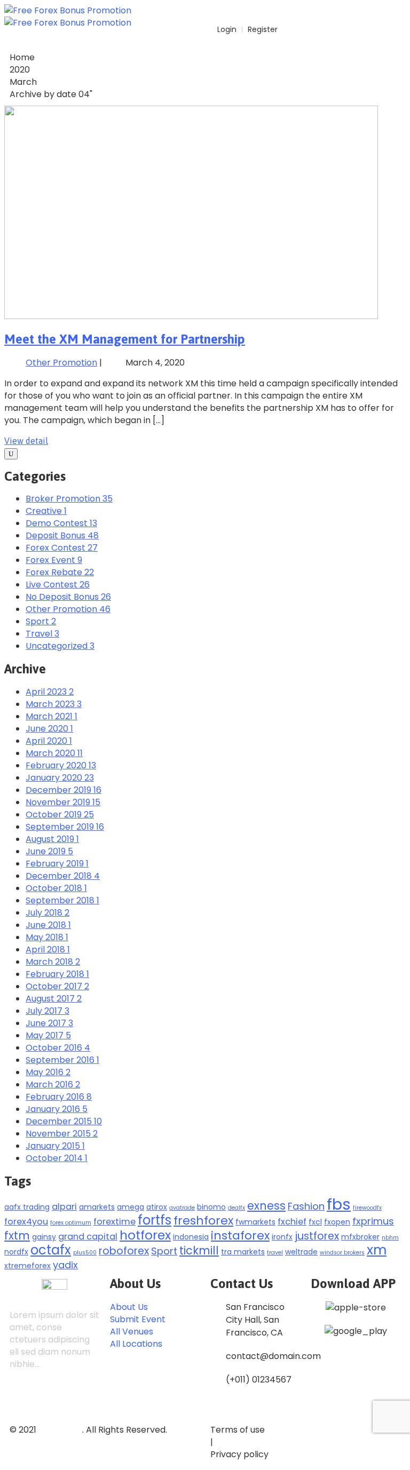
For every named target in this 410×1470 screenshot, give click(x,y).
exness (266, 1205)
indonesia (191, 1236)
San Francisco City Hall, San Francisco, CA (255, 1320)
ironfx (282, 1236)
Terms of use (237, 1430)
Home (22, 57)
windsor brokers (342, 1253)
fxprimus (373, 1221)
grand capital (87, 1236)
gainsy (44, 1236)
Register (263, 29)
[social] (20, 1399)
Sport (164, 1251)
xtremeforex (27, 1265)
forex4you (26, 1221)
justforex (317, 1236)
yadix (65, 1265)
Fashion (306, 1206)
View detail (26, 441)
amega (130, 1207)
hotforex (145, 1235)
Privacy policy (239, 1454)
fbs (339, 1204)
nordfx (16, 1251)
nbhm (390, 1238)
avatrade (182, 1208)
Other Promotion (61, 362)
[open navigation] (400, 8)
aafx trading (27, 1207)
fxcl (315, 1222)
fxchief (292, 1221)
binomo (211, 1207)
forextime (114, 1221)
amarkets (97, 1207)
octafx (50, 1250)
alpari (64, 1207)
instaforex (240, 1235)
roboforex (124, 1251)
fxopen (337, 1222)
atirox (156, 1207)
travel (275, 1253)
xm (377, 1250)
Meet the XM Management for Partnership (124, 339)
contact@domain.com (273, 1356)
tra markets (243, 1251)
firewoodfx (367, 1208)
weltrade (301, 1251)
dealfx (236, 1208)
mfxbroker (360, 1236)
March (23, 82)
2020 (20, 69)
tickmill (199, 1250)
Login (225, 29)
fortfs (154, 1220)
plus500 (85, 1253)
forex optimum (70, 1223)
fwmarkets (255, 1222)
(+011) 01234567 (258, 1379)
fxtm (17, 1235)
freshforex (203, 1220)
